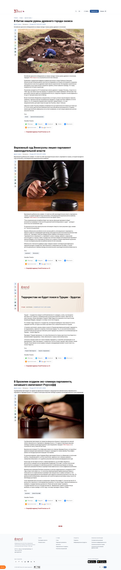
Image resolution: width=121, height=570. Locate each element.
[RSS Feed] (34, 561)
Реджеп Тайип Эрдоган (30, 350)
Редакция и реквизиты (61, 542)
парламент (27, 253)
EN (99, 567)
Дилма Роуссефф (36, 493)
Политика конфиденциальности (99, 542)
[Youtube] (25, 561)
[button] (15, 30)
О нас (57, 540)
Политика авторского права (98, 544)
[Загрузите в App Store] (92, 561)
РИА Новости (34, 77)
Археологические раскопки (37, 116)
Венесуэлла (35, 253)
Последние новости (42, 540)
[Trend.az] (19, 11)
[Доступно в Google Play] (101, 561)
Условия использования (97, 540)
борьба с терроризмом (44, 350)
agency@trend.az (18, 552)
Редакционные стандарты (62, 546)
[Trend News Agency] (18, 539)
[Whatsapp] (16, 561)
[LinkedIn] (31, 561)
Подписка (76, 540)
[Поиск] (76, 11)
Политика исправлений (61, 548)
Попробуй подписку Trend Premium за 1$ (38, 132)
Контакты (58, 544)
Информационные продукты (80, 542)
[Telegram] (28, 561)
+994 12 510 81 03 (18, 550)
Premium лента (41, 542)
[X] (22, 561)
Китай (26, 116)
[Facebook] (19, 561)
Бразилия (27, 493)
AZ (102, 567)
